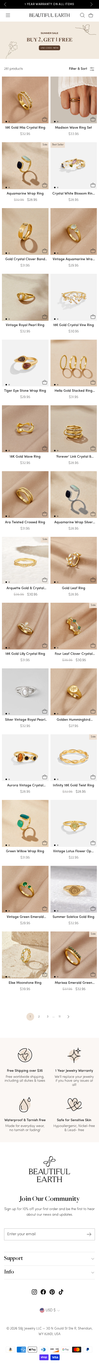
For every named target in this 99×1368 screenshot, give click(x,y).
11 (60, 1016)
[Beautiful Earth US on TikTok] (61, 1292)
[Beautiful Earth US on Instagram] (34, 1292)
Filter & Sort (78, 69)
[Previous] (5, 4)
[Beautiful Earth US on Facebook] (43, 1292)
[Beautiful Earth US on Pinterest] (52, 1292)
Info (9, 1272)
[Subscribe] (89, 1234)
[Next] (91, 4)
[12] (25, 101)
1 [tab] (6, 121)
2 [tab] (9, 121)
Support (13, 1259)
